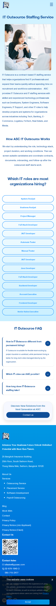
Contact (6, 516)
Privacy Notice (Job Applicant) (16, 525)
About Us (6, 474)
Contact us (28, 415)
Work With (7, 511)
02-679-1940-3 (12, 569)
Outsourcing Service (16, 483)
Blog (4, 506)
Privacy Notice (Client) (12, 530)
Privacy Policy (8, 520)
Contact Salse (9, 561)
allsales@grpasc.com (15, 565)
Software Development (18, 493)
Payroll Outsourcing (16, 498)
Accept (28, 602)
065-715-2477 (11, 573)
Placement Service (16, 488)
